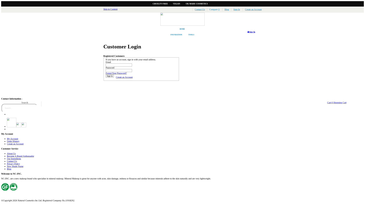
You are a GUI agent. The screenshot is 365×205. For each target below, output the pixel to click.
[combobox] (19, 108)
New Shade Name (15, 166)
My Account (12, 139)
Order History (13, 141)
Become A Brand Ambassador (20, 156)
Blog (227, 9)
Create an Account (253, 9)
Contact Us (200, 9)
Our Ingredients (14, 158)
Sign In (236, 9)
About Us (11, 153)
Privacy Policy (13, 164)
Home (182, 29)
